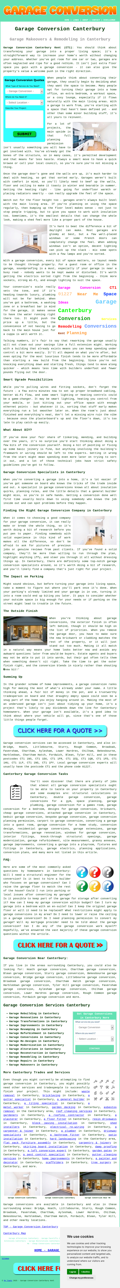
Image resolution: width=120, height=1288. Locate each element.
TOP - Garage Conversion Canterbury (30, 1226)
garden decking (63, 1107)
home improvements (56, 1158)
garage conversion (51, 997)
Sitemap (5, 1259)
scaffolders (54, 1162)
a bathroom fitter (65, 1134)
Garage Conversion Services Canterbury (46, 1005)
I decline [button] (85, 1271)
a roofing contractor (66, 1115)
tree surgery (101, 1162)
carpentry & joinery (95, 1142)
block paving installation (54, 1123)
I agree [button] (72, 1271)
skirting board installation (45, 1146)
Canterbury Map (14, 1233)
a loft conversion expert (47, 1150)
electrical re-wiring (67, 1127)
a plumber (68, 1131)
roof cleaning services (74, 1111)
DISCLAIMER (109, 20)
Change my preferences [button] (81, 1277)
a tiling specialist (41, 1103)
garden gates (102, 1150)
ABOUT (85, 20)
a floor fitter (55, 1119)
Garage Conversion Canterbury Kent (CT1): (38, 47)
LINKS (76, 20)
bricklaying (51, 1095)
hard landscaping (63, 1138)
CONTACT (96, 20)
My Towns (8, 1281)
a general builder (71, 1099)
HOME (67, 20)
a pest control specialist (44, 1154)
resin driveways (104, 1119)
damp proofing (106, 1146)
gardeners (10, 1115)
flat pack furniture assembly (27, 1142)
